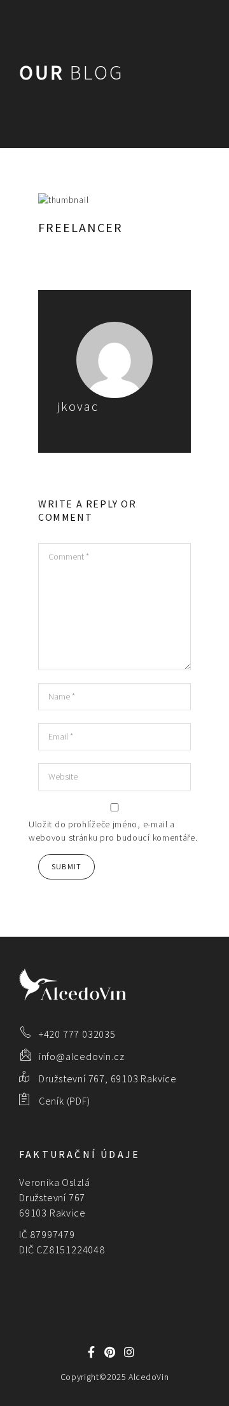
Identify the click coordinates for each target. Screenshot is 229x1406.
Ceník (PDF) (64, 1100)
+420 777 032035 (77, 1034)
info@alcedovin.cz (82, 1056)
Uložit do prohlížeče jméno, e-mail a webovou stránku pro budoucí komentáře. (113, 830)
